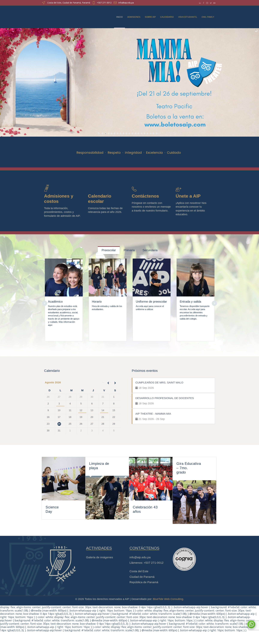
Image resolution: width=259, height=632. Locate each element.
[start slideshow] (99, 133)
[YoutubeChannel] (214, 2)
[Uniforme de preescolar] (151, 275)
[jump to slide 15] (144, 133)
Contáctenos (145, 196)
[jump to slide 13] (138, 133)
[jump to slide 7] (120, 133)
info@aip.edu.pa (126, 2)
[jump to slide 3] (108, 133)
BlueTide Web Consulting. (168, 599)
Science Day (52, 509)
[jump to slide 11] (132, 133)
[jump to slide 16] (147, 133)
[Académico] (64, 275)
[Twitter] (210, 2)
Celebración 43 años (145, 509)
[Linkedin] (199, 2)
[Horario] (107, 275)
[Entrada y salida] (195, 275)
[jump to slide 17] (150, 133)
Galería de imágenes (99, 557)
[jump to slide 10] (129, 133)
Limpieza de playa (99, 466)
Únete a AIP (188, 196)
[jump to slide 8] (123, 133)
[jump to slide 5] (114, 133)
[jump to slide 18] (153, 133)
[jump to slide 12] (135, 133)
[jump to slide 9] (126, 133)
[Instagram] (207, 2)
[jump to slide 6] (117, 133)
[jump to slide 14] (141, 133)
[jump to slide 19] (156, 133)
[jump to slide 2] (105, 133)
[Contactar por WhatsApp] (251, 624)
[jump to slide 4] (111, 133)
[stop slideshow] (160, 133)
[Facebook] (203, 2)
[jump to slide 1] (102, 133)
